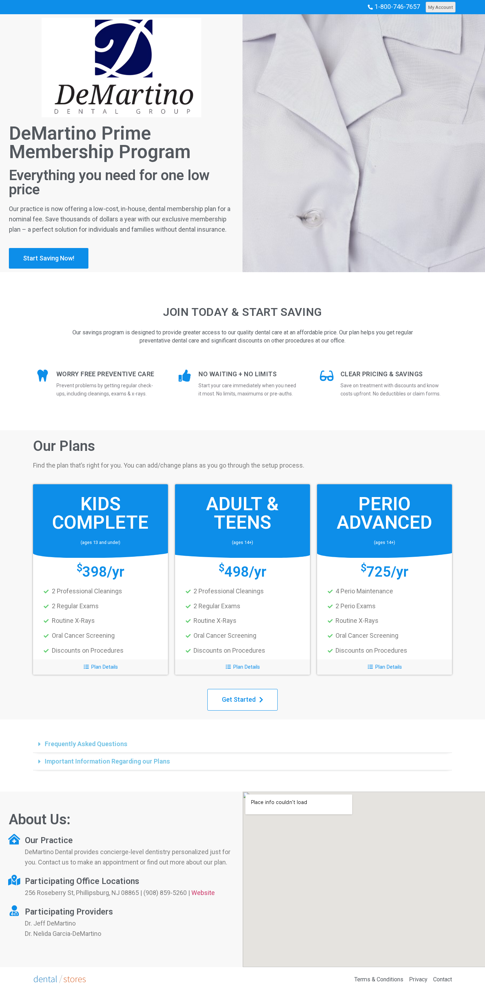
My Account (440, 7)
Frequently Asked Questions (86, 744)
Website (203, 892)
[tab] (242, 744)
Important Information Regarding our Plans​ (107, 761)
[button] (48, 258)
